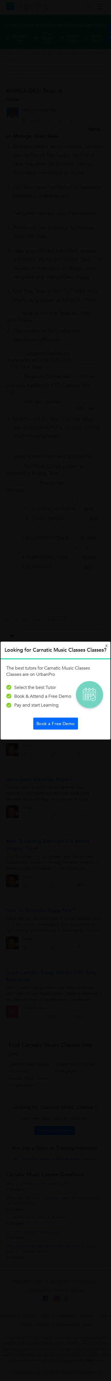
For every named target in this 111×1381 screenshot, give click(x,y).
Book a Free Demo (55, 723)
